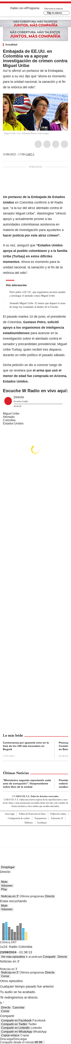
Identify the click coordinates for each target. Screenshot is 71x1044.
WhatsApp (64, 144)
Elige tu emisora (54, 13)
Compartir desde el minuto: (21, 1042)
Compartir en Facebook (16, 1020)
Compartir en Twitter (14, 1024)
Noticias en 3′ (10, 896)
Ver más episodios (13, 956)
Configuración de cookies (19, 818)
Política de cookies (58, 814)
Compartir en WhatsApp (16, 1031)
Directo (49, 896)
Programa (33, 8)
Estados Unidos (13, 423)
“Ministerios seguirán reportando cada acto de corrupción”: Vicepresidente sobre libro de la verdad (27, 783)
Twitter (47, 144)
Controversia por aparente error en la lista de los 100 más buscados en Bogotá (26, 746)
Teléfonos (28, 822)
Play (4, 889)
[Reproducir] (8, 401)
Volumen (7, 885)
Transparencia (40, 818)
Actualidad (11, 44)
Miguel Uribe (11, 413)
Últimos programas (32, 896)
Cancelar (18, 1007)
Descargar (6, 1039)
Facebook (38, 144)
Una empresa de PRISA (35, 834)
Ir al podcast (34, 956)
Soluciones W (57, 818)
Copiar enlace (10, 1035)
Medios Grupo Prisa (36, 843)
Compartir (49, 956)
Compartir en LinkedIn (15, 1027)
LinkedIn (55, 144)
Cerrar (5, 976)
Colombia (9, 420)
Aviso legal (9, 814)
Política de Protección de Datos (32, 814)
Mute (4, 881)
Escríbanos (42, 822)
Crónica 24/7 (8, 942)
